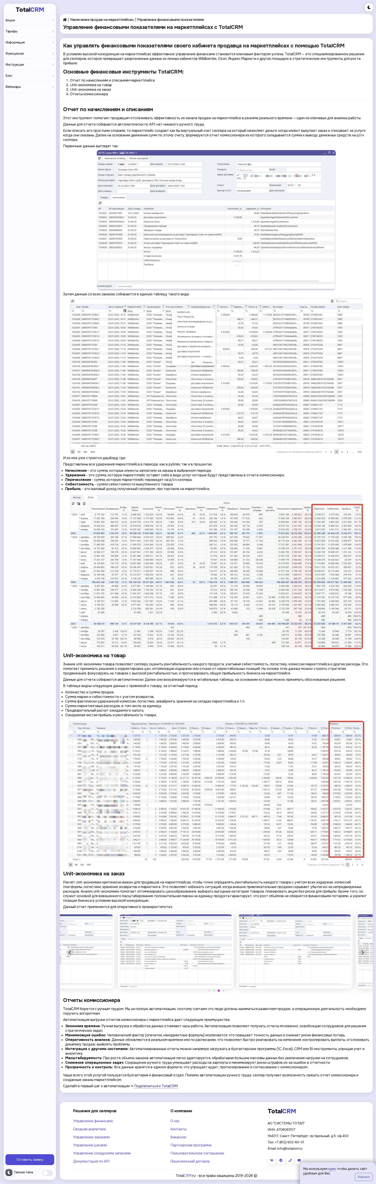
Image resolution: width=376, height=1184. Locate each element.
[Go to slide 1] (209, 991)
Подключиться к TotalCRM (156, 1086)
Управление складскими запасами (102, 1153)
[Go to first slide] (362, 952)
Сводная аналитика (89, 1129)
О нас (175, 1121)
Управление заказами (91, 1137)
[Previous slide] (70, 952)
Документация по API (91, 1161)
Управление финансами (93, 1121)
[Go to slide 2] (214, 991)
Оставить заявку (30, 1159)
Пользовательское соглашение (197, 1153)
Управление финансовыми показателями (170, 19)
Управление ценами (90, 1145)
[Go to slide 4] (223, 991)
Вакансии (178, 1137)
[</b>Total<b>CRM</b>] (216, 220)
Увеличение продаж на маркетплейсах (101, 19)
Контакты (178, 1129)
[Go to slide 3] (219, 991)
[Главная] (65, 19)
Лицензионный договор (190, 1161)
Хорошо (364, 1177)
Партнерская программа (191, 1145)
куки (332, 1169)
